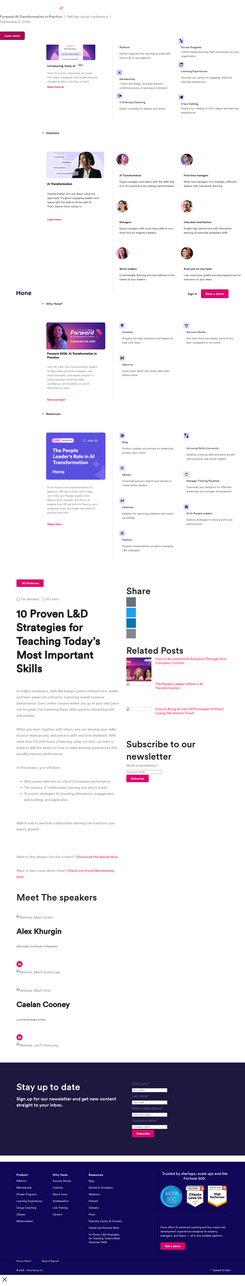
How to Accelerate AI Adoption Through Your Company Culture (191, 661)
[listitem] (72, 77)
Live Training (60, 1207)
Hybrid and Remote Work (104, 1228)
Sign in (192, 294)
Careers (57, 1214)
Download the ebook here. (97, 857)
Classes (20, 1214)
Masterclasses (24, 1221)
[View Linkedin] (228, 1261)
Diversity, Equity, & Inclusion (105, 1221)
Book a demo (215, 294)
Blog (91, 1181)
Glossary (94, 1207)
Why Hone (60, 1175)
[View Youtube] (220, 1261)
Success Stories (62, 1181)
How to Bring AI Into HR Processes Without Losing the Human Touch (189, 711)
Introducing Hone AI (64, 66)
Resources (96, 1175)
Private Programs (26, 1194)
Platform (21, 1181)
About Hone (60, 1194)
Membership (24, 1187)
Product (22, 1175)
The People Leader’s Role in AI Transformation (179, 686)
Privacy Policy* (24, 1261)
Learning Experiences (29, 1201)
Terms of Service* (50, 1261)
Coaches (58, 1187)
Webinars (94, 1194)
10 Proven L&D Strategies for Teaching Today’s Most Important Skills (104, 1238)
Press (92, 1214)
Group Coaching (26, 1207)
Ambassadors (61, 1201)
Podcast (93, 1201)
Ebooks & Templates (101, 1187)
